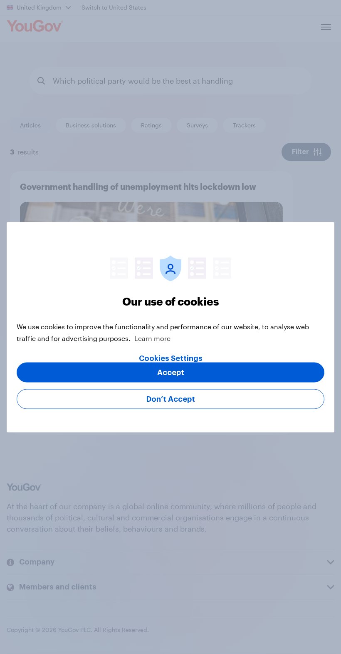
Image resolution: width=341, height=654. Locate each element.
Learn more (152, 338)
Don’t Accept (170, 399)
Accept (170, 372)
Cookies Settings (171, 358)
